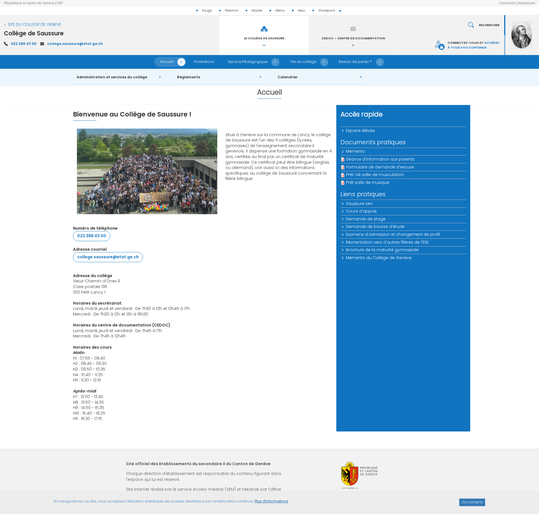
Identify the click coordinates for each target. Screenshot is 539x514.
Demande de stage (365, 219)
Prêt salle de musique (367, 182)
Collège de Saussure (34, 33)
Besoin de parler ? (355, 61)
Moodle (257, 10)
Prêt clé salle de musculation (375, 174)
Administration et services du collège (112, 77)
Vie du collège (303, 61)
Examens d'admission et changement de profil (393, 234)
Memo (280, 10)
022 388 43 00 (23, 43)
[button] (181, 62)
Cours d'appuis (361, 211)
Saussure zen (359, 203)
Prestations (204, 61)
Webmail (231, 10)
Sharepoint (326, 10)
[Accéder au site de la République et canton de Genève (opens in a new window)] (359, 475)
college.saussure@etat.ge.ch (75, 43)
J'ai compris (472, 502)
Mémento (355, 151)
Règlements (188, 77)
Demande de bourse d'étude (375, 226)
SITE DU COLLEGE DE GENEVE (34, 24)
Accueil (166, 61)
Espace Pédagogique (248, 61)
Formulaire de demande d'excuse (380, 167)
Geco (301, 10)
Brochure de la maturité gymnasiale (382, 250)
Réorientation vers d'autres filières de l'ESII (387, 242)
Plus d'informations (271, 501)
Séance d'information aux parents (380, 159)
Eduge (207, 10)
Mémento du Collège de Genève (378, 258)
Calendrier (288, 77)
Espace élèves (360, 130)
